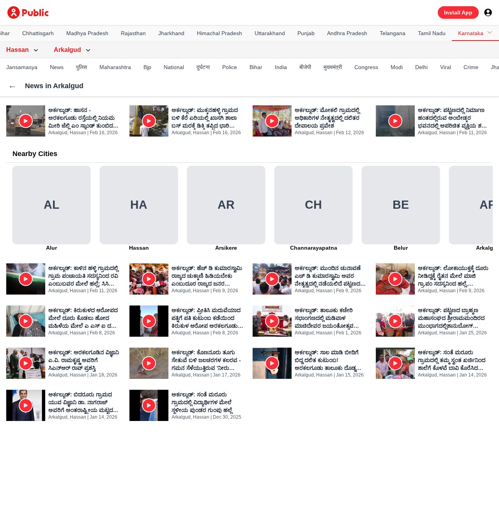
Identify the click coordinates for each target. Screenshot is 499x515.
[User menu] (488, 12)
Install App (458, 12)
